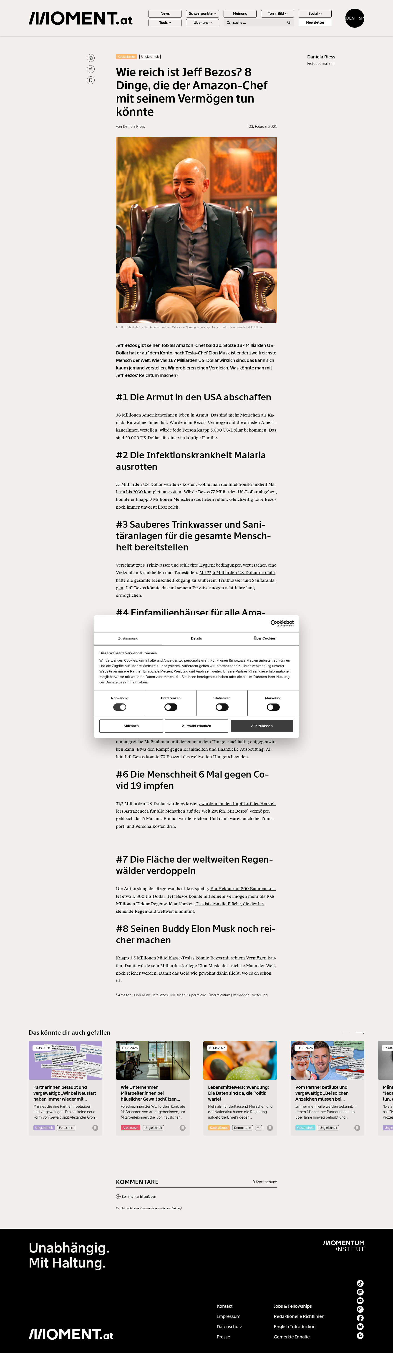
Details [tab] (196, 638)
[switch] (170, 707)
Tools (163, 22)
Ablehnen (131, 726)
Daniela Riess (321, 57)
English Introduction (295, 1327)
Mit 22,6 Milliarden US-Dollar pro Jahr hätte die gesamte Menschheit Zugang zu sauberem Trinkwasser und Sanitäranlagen (196, 580)
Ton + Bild (276, 13)
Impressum (228, 1316)
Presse (223, 1337)
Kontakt (224, 1306)
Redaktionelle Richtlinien (299, 1316)
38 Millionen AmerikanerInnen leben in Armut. (163, 415)
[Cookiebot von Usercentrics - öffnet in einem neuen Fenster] (274, 623)
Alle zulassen (261, 726)
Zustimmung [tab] (128, 638)
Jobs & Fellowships (293, 1306)
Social (313, 13)
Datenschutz (229, 1327)
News (165, 13)
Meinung (240, 13)
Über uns (201, 22)
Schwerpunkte (201, 13)
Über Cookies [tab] (265, 638)
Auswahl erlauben (196, 726)
